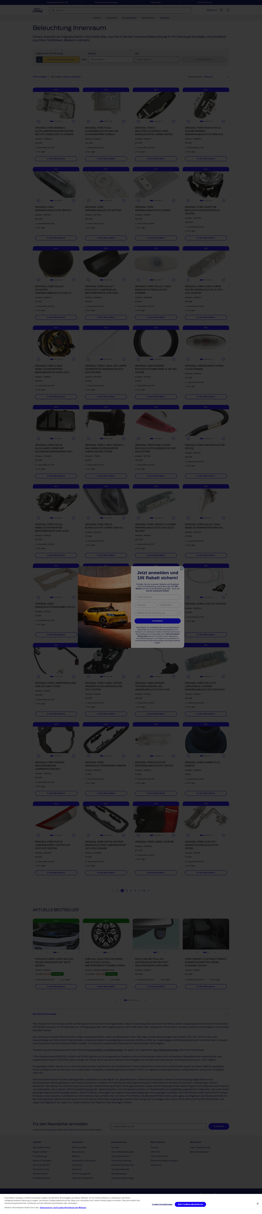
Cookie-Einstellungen (162, 1204)
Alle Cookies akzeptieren (190, 1204)
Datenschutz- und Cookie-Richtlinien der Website (63, 1207)
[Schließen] (258, 1204)
